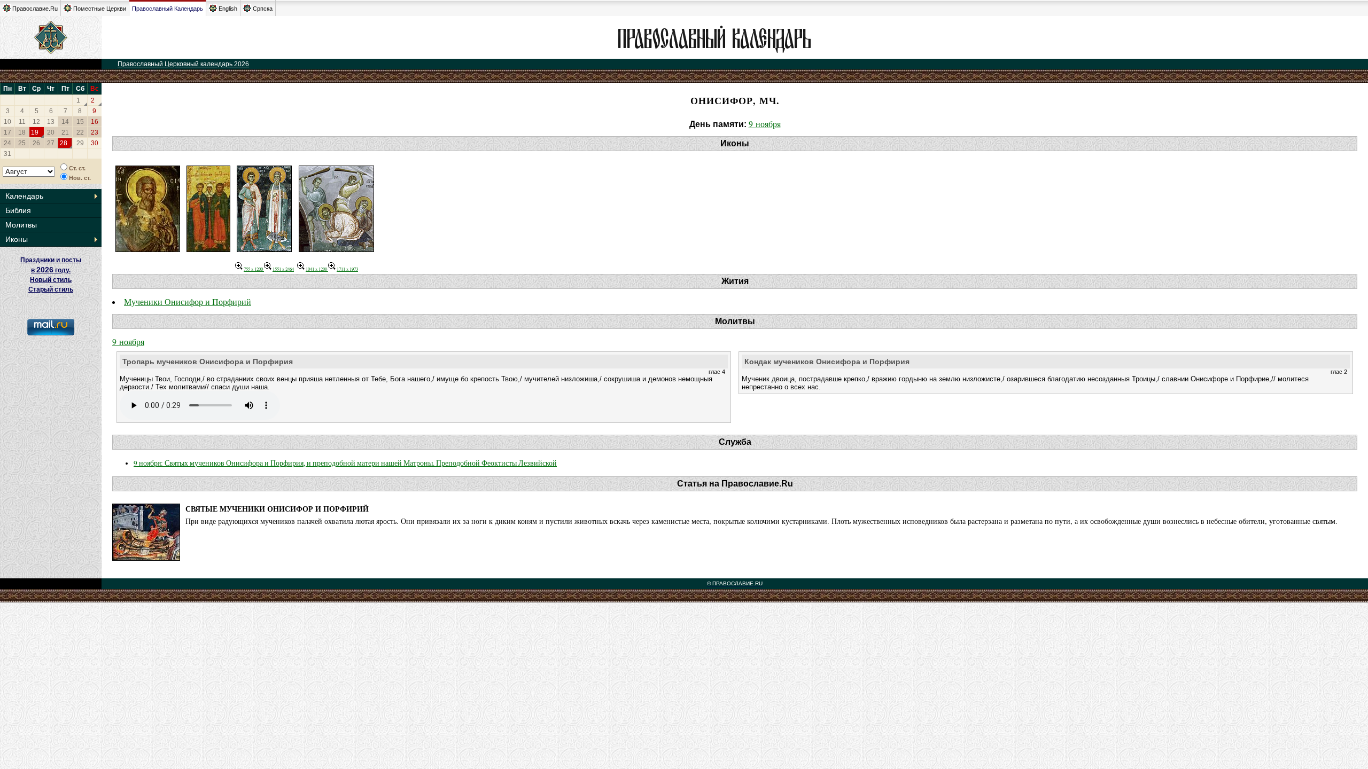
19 (34, 132)
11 (22, 121)
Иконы (16, 239)
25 (22, 143)
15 (80, 121)
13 (51, 121)
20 (51, 132)
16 (94, 121)
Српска (263, 8)
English (228, 8)
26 (36, 143)
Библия (18, 210)
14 (65, 121)
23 (94, 132)
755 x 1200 (254, 269)
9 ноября (765, 123)
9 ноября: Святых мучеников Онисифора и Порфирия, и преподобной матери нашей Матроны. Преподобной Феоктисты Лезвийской (345, 463)
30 (94, 143)
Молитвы (21, 225)
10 (7, 121)
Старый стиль (50, 289)
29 (80, 143)
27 (51, 143)
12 (36, 121)
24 (7, 143)
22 (80, 132)
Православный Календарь (167, 8)
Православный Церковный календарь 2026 (183, 64)
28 (63, 143)
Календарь (24, 196)
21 (65, 132)
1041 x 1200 (317, 269)
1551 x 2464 (283, 269)
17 (7, 132)
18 (22, 132)
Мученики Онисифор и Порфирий (187, 301)
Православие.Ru (35, 8)
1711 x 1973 (347, 269)
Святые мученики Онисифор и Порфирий (277, 508)
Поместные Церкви (99, 8)
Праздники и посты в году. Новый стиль (50, 270)
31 (7, 154)
